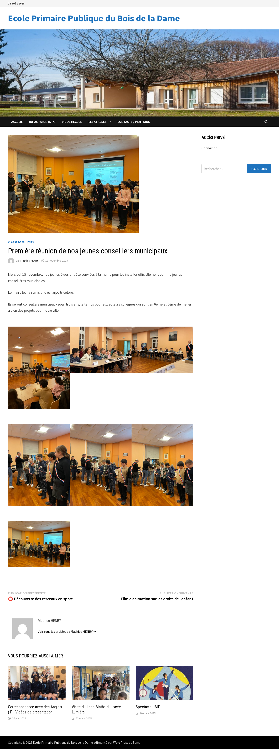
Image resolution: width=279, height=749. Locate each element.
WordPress (120, 742)
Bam (136, 742)
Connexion (209, 148)
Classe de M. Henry (21, 242)
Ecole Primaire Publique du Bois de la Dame (94, 18)
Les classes (97, 122)
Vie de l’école (72, 122)
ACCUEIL (17, 122)
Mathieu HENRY (29, 260)
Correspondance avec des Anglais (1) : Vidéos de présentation (35, 709)
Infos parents (40, 122)
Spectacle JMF (148, 706)
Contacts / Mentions (133, 122)
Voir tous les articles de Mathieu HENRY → (67, 631)
